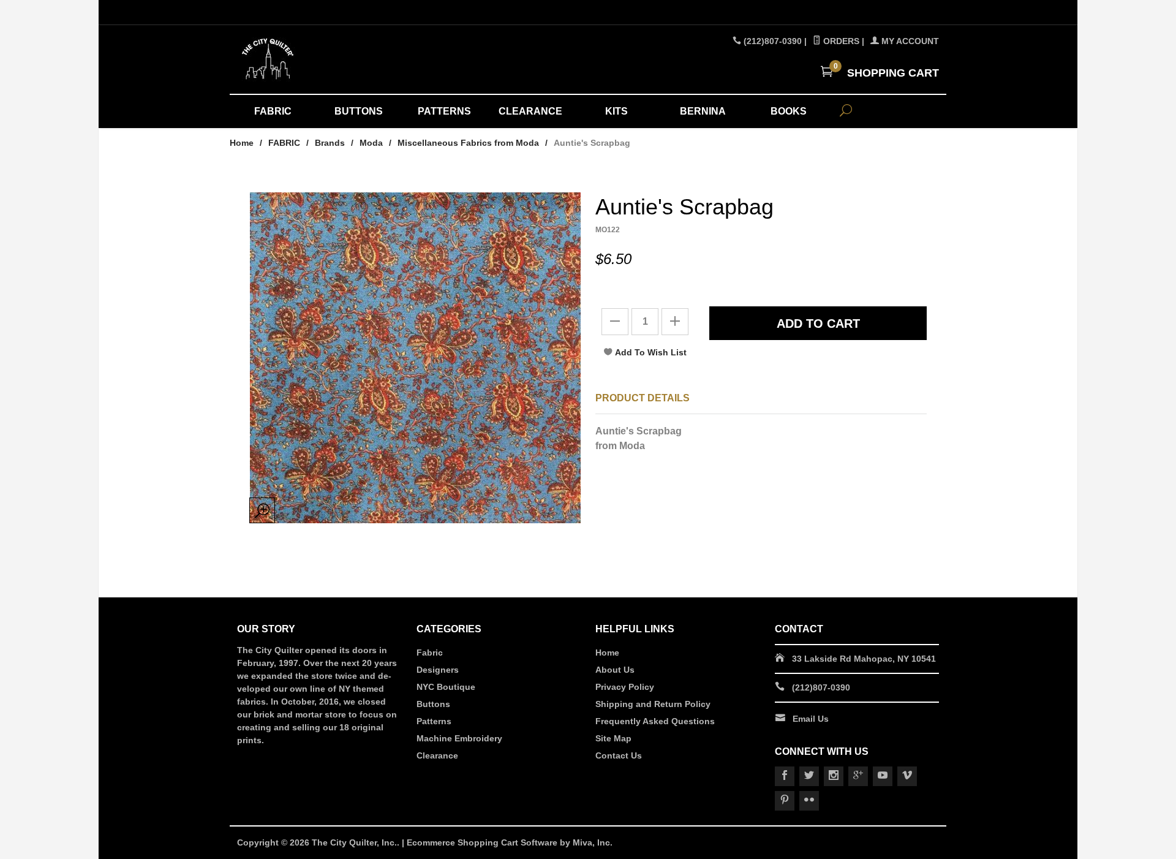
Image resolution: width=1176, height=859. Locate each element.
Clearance (437, 755)
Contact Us (618, 755)
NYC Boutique (446, 687)
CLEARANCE (530, 111)
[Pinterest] (784, 801)
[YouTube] (882, 776)
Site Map (613, 738)
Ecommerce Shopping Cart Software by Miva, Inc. (509, 842)
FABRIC (273, 111)
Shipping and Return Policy (652, 704)
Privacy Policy (624, 687)
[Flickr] (809, 801)
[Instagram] (833, 776)
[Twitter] (809, 776)
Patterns (434, 721)
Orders (840, 41)
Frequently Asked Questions (655, 721)
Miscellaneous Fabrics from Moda (468, 143)
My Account (909, 41)
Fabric (430, 652)
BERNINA (703, 111)
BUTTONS (358, 111)
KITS (616, 111)
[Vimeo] (907, 776)
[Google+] (858, 776)
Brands (330, 143)
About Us (615, 670)
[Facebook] (784, 776)
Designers (438, 670)
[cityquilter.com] (349, 59)
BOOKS (789, 111)
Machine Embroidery (459, 738)
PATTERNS (444, 111)
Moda (371, 143)
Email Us (811, 719)
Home (242, 143)
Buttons (433, 704)
